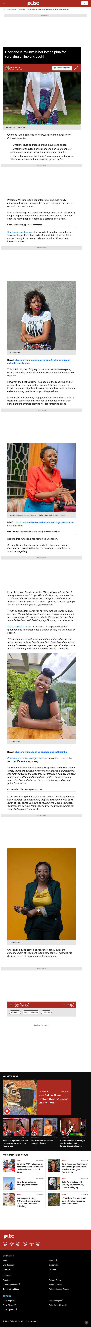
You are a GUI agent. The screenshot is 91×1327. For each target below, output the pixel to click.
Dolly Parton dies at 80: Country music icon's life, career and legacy (73, 1185)
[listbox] (45, 1133)
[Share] (76, 68)
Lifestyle (6, 1269)
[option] (16, 1133)
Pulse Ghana (8, 1305)
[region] (45, 1133)
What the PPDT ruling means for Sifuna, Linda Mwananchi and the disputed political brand (30, 1168)
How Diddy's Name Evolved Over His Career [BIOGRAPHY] (53, 1099)
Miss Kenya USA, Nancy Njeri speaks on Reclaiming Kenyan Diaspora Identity (72, 1143)
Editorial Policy (55, 1284)
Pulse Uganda (8, 1309)
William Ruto (15, 1012)
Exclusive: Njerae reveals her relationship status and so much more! (15, 1143)
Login (85, 3)
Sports (51, 1260)
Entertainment (11, 9)
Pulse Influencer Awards (59, 1289)
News (19, 1160)
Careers (52, 1265)
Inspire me (46, 1012)
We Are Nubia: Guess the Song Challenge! (42, 1141)
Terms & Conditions (11, 1289)
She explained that (17, 626)
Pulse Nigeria (8, 1301)
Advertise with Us (10, 1284)
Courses (52, 1269)
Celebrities (21, 9)
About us (6, 1280)
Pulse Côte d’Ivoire (57, 1305)
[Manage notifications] (86, 1322)
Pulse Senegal (55, 1301)
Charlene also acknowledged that (25, 758)
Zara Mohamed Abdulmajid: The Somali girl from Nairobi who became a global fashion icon (75, 1168)
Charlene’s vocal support (20, 232)
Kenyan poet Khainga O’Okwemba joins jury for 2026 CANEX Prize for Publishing (28, 1202)
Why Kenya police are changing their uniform (27, 1183)
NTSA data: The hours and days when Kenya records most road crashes (74, 1201)
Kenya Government (31, 1012)
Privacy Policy (55, 1280)
